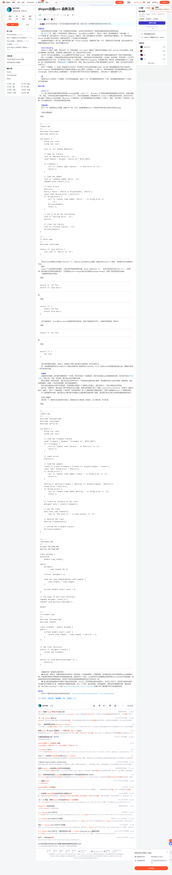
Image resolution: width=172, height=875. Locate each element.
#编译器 (58, 698)
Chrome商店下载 (81, 856)
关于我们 (49, 851)
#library (50, 698)
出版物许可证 (112, 856)
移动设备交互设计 (149, 34)
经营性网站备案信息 (98, 854)
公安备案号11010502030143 (56, 854)
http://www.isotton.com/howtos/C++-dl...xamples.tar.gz (93, 693)
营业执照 (119, 856)
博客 (13, 2)
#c (64, 698)
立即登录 (151, 868)
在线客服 (108, 851)
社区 (23, 2)
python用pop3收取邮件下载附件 (17, 48)
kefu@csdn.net (98, 851)
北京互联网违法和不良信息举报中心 (114, 854)
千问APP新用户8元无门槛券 (15, 59)
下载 (18, 2)
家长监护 (53, 856)
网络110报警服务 (60, 856)
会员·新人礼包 (138, 2)
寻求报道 (68, 851)
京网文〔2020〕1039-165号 (85, 854)
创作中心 (155, 2)
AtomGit (31, 2)
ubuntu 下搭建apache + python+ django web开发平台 (154, 37)
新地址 (9, 79)
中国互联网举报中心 (71, 856)
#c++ (44, 698)
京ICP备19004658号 (70, 854)
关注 (51, 706)
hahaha (9, 72)
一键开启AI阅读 (152, 23)
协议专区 (74, 851)
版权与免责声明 (99, 856)
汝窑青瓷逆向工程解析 (14, 62)
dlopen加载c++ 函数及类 (18, 41)
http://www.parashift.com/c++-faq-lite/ (78, 686)
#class (69, 698)
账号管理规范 (90, 856)
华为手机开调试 (15, 34)
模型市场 (41, 2)
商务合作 (61, 851)
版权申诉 (106, 856)
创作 (164, 2)
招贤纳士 (55, 851)
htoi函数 (12, 44)
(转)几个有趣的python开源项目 (19, 38)
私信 (27, 24)
